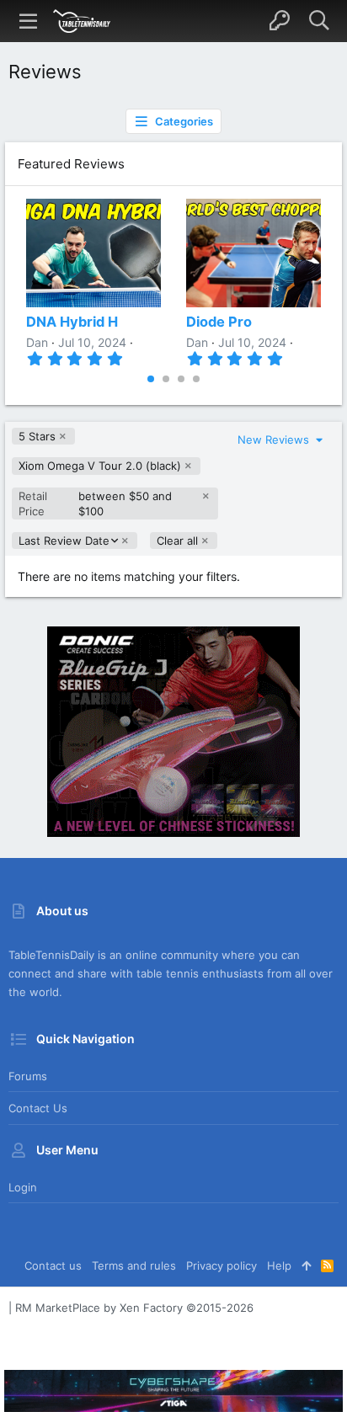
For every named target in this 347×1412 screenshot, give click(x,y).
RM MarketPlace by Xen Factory (134, 1307)
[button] (28, 21)
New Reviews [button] (275, 439)
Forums (27, 1076)
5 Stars (37, 436)
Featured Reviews (71, 164)
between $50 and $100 (96, 503)
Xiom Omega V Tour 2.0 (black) (100, 465)
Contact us (37, 1108)
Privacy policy (221, 1265)
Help (279, 1265)
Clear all (177, 540)
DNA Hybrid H (72, 321)
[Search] (319, 21)
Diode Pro (219, 321)
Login (22, 1187)
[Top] (306, 1265)
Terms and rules (134, 1265)
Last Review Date (63, 541)
